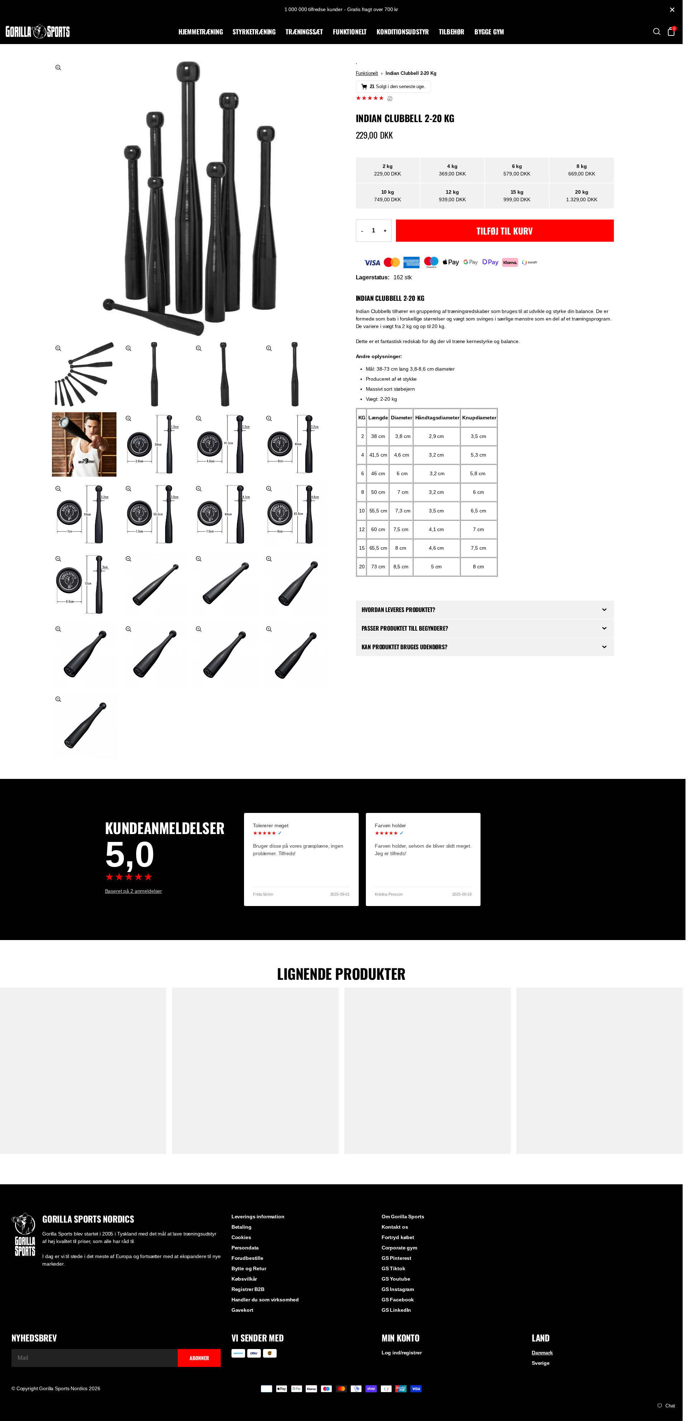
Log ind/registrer (402, 1352)
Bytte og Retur (248, 1268)
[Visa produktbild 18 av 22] (84, 655)
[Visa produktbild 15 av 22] (154, 585)
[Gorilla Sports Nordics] (91, 31)
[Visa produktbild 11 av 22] (154, 514)
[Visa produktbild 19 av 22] (154, 655)
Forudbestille (247, 1258)
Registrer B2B (247, 1289)
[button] (485, 98)
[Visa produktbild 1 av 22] (189, 198)
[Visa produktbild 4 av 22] (224, 374)
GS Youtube (396, 1279)
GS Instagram (398, 1289)
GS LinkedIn (396, 1310)
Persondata (245, 1248)
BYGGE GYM (489, 31)
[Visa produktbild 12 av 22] (224, 514)
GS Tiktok (393, 1268)
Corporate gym (399, 1248)
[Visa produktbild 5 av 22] (295, 374)
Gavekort (242, 1310)
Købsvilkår (244, 1279)
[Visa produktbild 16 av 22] (224, 585)
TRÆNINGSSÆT (304, 31)
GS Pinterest (396, 1258)
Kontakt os (395, 1227)
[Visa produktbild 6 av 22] (84, 444)
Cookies (241, 1237)
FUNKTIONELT (350, 31)
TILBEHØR (451, 31)
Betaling (241, 1227)
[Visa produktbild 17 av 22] (295, 585)
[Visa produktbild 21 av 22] (295, 655)
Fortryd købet (398, 1237)
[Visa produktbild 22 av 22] (84, 725)
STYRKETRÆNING (254, 31)
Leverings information (258, 1216)
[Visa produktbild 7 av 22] (154, 444)
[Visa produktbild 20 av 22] (224, 655)
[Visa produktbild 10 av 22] (84, 514)
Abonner (199, 1358)
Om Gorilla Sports (403, 1216)
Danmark (542, 1352)
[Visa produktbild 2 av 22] (84, 374)
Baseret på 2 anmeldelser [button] (133, 891)
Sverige (541, 1363)
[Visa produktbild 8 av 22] (224, 444)
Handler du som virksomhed (265, 1299)
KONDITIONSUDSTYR (403, 31)
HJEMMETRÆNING (200, 31)
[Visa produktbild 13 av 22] (295, 514)
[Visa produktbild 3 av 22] (154, 374)
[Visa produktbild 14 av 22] (84, 585)
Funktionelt (367, 73)
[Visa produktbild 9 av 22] (295, 444)
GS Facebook (398, 1299)
